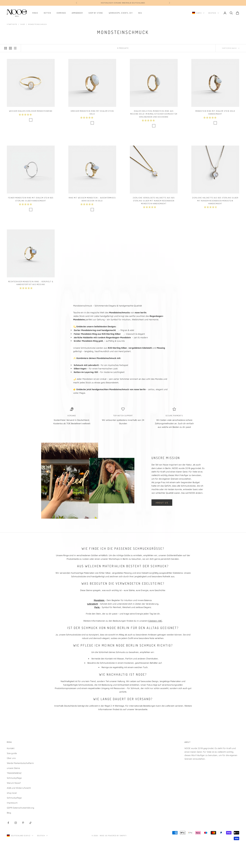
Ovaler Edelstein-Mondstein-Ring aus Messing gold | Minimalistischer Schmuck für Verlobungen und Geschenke (153, 114)
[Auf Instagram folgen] (15, 822)
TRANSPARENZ (14, 773)
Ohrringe (61, 13)
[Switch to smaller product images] (10, 48)
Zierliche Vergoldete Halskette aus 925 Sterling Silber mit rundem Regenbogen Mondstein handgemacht (154, 201)
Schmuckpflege (14, 778)
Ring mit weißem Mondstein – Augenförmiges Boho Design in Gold (92, 199)
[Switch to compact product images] (15, 48)
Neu (140, 13)
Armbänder (77, 13)
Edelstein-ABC (155, 621)
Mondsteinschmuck (37, 24)
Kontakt (10, 748)
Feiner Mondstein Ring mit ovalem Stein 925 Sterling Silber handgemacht (31, 199)
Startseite (12, 24)
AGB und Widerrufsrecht (19, 788)
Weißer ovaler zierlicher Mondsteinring (30, 111)
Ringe (35, 13)
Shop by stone (96, 13)
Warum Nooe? (14, 783)
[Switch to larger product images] (5, 48)
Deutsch (212, 13)
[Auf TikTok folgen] (30, 822)
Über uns (11, 758)
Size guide (12, 753)
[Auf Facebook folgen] (8, 822)
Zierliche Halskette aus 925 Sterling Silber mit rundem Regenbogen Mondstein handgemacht (215, 201)
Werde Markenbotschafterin (20, 763)
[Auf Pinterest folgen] (23, 822)
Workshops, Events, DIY (121, 13)
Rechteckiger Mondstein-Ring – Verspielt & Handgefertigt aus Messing (30, 282)
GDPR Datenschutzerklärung (20, 808)
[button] (25, 114)
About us (162, 502)
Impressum (12, 803)
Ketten (47, 13)
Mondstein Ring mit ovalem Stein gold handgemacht (215, 112)
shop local (12, 793)
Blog (9, 812)
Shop (22, 24)
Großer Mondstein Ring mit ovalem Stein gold (92, 112)
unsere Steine (13, 768)
